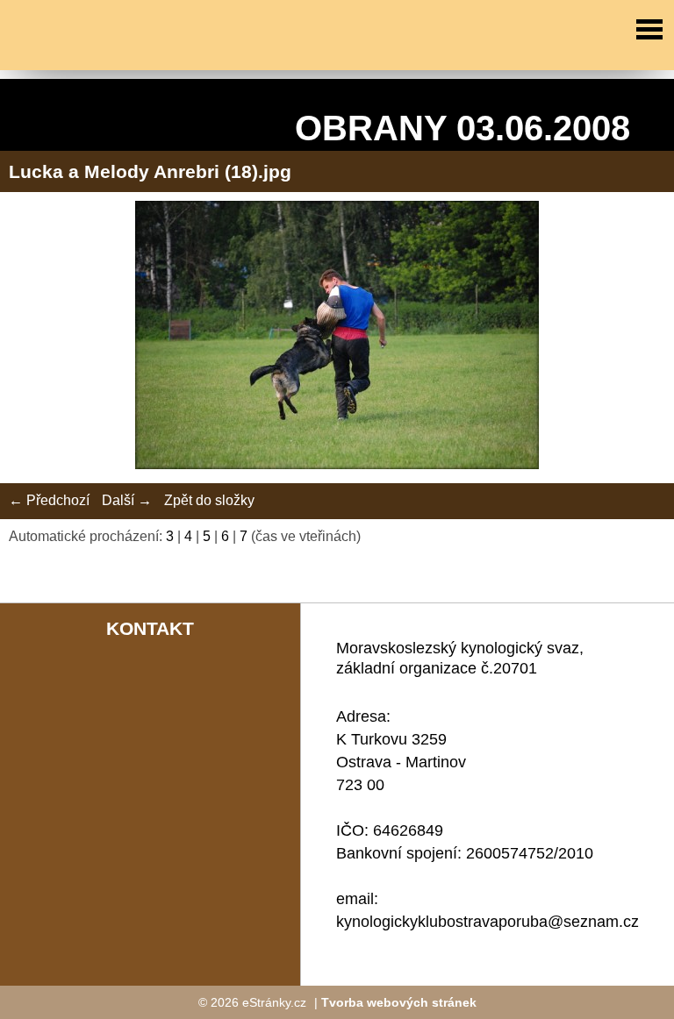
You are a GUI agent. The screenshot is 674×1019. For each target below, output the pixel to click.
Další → (127, 500)
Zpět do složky (209, 500)
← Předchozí (49, 500)
